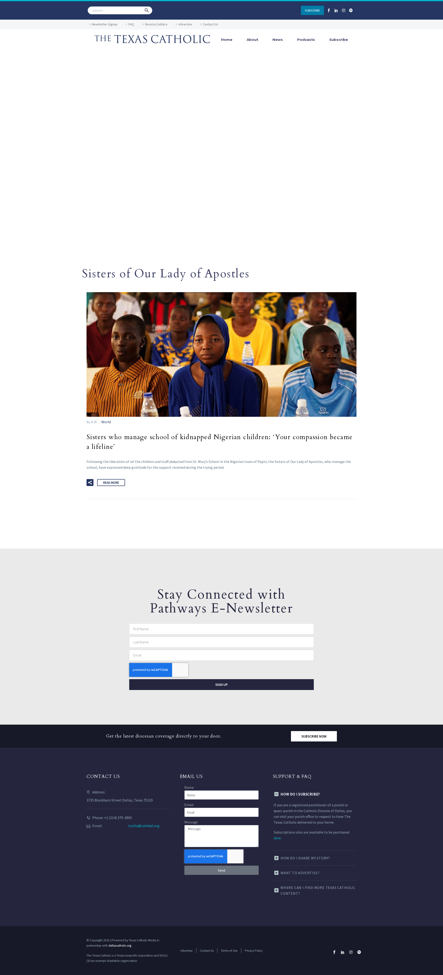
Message (191, 822)
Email (189, 804)
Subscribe (338, 39)
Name (189, 787)
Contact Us (210, 24)
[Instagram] (343, 10)
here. (277, 838)
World (106, 422)
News (277, 39)
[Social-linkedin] (336, 10)
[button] (147, 10)
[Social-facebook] (328, 10)
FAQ (131, 24)
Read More (111, 482)
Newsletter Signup (104, 24)
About (252, 39)
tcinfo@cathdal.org (143, 825)
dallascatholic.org (119, 946)
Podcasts (306, 39)
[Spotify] (351, 10)
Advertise (185, 24)
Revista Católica (156, 24)
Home (226, 39)
